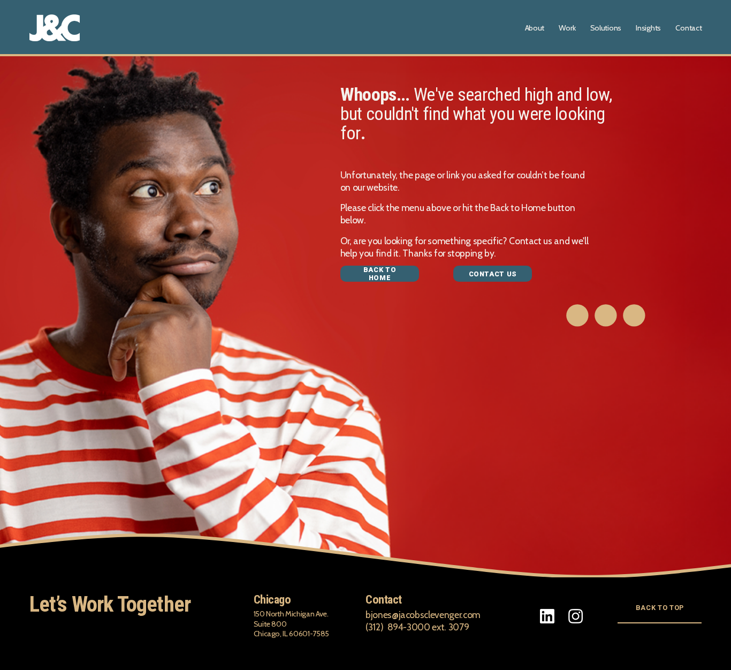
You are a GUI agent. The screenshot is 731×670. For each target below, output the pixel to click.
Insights (648, 28)
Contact (688, 28)
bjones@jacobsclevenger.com (423, 614)
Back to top (660, 608)
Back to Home (379, 274)
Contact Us (493, 274)
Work (567, 28)
